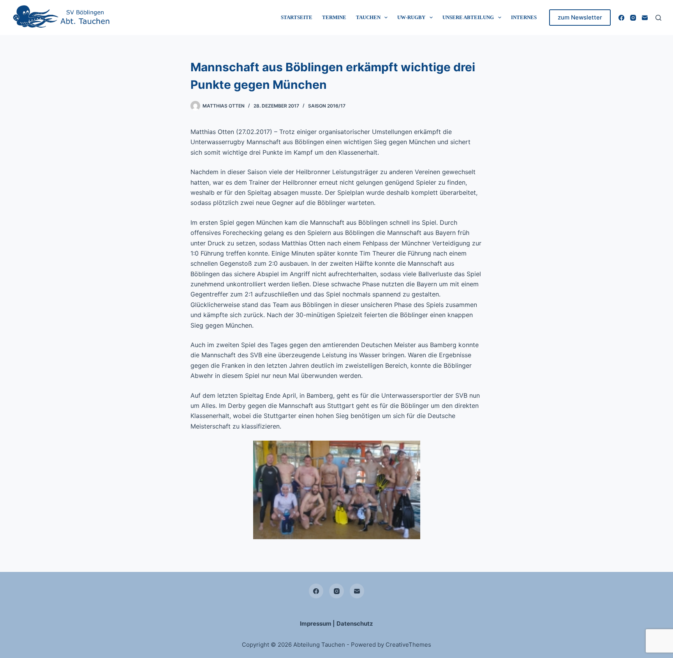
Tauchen (368, 17)
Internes (524, 17)
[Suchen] (658, 18)
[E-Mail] (645, 18)
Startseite (296, 17)
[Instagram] (633, 18)
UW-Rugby (411, 17)
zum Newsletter (580, 17)
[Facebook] (621, 18)
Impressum (315, 623)
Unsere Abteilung (468, 17)
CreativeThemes (408, 644)
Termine (334, 17)
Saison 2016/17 (326, 106)
